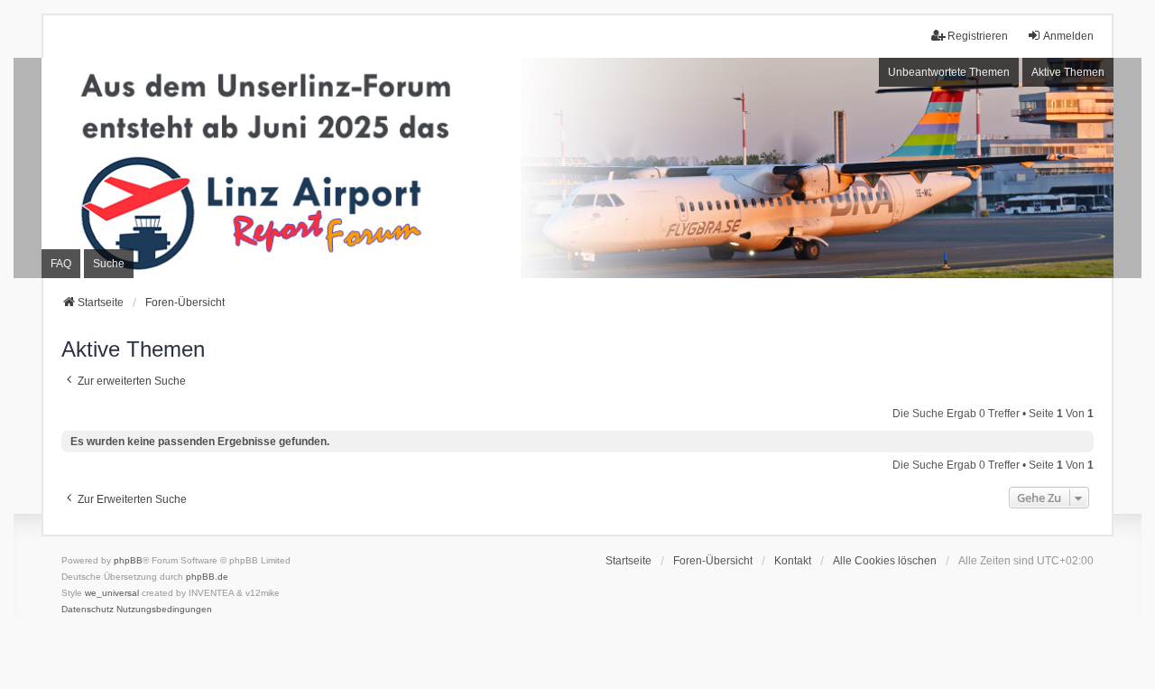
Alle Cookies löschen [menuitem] (885, 560)
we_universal (112, 593)
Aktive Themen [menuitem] (1067, 72)
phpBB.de (207, 577)
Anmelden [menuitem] (1068, 36)
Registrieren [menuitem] (977, 36)
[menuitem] (87, 609)
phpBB (128, 560)
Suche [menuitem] (109, 263)
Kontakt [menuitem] (792, 560)
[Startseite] (577, 168)
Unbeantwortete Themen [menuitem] (949, 72)
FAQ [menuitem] (61, 263)
